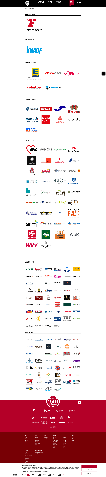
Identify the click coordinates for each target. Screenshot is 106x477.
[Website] (27, 3)
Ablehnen (89, 473)
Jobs (63, 444)
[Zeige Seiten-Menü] (79, 2)
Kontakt (64, 449)
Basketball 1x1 (55, 443)
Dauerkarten (36, 438)
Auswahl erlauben (89, 469)
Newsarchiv (45, 438)
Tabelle (26, 441)
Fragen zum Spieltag (37, 443)
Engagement (64, 440)
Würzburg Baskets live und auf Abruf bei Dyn (39, 453)
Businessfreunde (27, 459)
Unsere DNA (64, 437)
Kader (26, 437)
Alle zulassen (89, 466)
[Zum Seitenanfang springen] (79, 402)
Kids (54, 447)
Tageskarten (36, 437)
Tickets (50, 2)
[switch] (39, 475)
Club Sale (36, 444)
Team (73, 437)
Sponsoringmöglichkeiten (28, 455)
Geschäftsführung (65, 441)
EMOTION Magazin (55, 441)
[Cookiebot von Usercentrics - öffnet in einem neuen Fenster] (14, 475)
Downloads (64, 447)
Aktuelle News (46, 437)
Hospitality (26, 461)
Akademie (57, 2)
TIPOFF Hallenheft (55, 440)
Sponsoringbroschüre (28, 453)
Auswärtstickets (37, 440)
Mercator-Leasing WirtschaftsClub (27, 457)
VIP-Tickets (36, 441)
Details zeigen (66, 474)
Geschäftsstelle (65, 443)
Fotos (54, 438)
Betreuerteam (27, 438)
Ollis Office (54, 446)
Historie (64, 438)
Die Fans (54, 437)
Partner (73, 438)
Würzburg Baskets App (56, 444)
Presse (64, 446)
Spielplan (41, 2)
